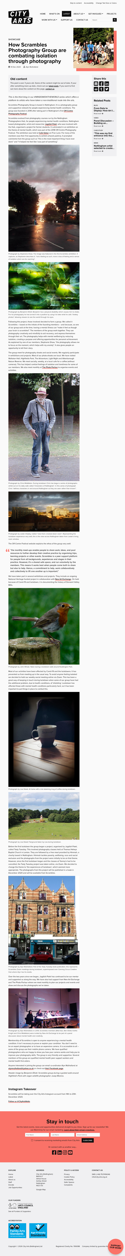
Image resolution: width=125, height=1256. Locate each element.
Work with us (48, 19)
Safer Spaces (69, 1182)
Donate (11, 1185)
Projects (111, 13)
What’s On (54, 13)
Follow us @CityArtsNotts (19, 1101)
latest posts (53, 85)
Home (43, 13)
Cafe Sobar (44, 132)
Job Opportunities (15, 1187)
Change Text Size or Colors (106, 3)
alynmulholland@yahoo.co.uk (21, 1068)
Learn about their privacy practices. (79, 1129)
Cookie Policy (69, 1177)
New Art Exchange (63, 579)
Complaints (68, 1185)
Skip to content (76, 3)
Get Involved (94, 13)
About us (11, 1179)
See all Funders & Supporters (19, 1211)
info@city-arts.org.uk (99, 1177)
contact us (50, 88)
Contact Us (82, 19)
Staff (10, 1182)
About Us (78, 13)
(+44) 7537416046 (103, 1174)
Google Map (41, 1189)
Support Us (66, 19)
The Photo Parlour (50, 367)
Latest (66, 13)
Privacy (67, 1174)
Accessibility (88, 3)
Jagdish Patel (51, 124)
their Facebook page (54, 1068)
